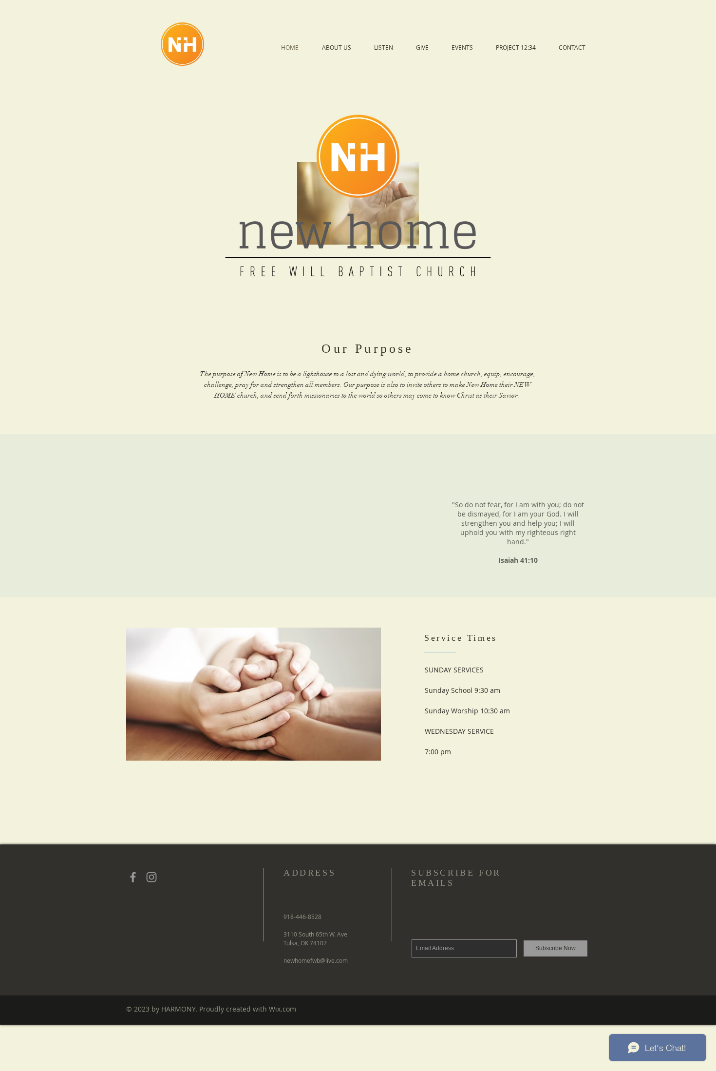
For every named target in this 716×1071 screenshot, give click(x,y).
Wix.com (282, 1009)
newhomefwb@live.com (315, 960)
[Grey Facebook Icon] (133, 877)
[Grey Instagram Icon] (151, 877)
